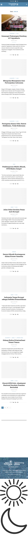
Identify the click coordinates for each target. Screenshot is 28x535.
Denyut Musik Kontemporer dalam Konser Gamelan (14, 255)
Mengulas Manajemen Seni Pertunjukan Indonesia (14, 82)
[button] (14, 507)
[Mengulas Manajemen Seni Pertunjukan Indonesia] (14, 67)
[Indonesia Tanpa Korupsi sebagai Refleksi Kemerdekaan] (14, 284)
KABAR (12, 207)
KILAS (17, 33)
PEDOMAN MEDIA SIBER (19, 470)
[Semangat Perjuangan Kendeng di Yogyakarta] (14, 22)
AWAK (7, 472)
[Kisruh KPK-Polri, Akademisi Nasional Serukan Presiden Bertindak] (14, 370)
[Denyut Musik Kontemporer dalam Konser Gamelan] (14, 241)
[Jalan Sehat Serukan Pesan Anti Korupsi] (14, 196)
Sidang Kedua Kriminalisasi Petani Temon (14, 341)
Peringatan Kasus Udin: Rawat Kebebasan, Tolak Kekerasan (14, 125)
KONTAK (12, 472)
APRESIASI (14, 251)
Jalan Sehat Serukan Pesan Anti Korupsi (14, 211)
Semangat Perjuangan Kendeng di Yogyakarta (14, 37)
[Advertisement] (14, 436)
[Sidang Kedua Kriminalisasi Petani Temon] (14, 327)
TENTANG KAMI (6, 470)
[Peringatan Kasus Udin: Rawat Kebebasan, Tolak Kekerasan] (14, 110)
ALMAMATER (12, 33)
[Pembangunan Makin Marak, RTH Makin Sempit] (14, 153)
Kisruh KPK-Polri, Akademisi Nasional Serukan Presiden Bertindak (14, 385)
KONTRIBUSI (19, 472)
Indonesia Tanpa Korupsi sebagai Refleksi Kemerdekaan (14, 298)
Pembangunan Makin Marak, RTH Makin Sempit (14, 168)
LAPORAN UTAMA (19, 337)
